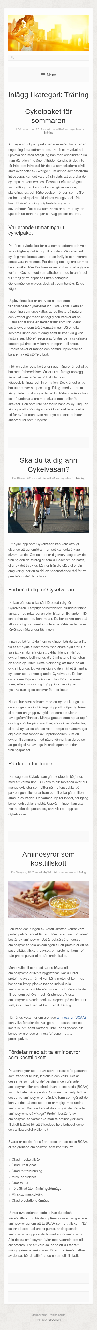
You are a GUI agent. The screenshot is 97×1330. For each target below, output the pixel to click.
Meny (51, 74)
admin (51, 129)
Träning (48, 132)
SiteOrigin (54, 1319)
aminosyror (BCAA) (71, 1017)
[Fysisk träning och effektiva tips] (48, 49)
